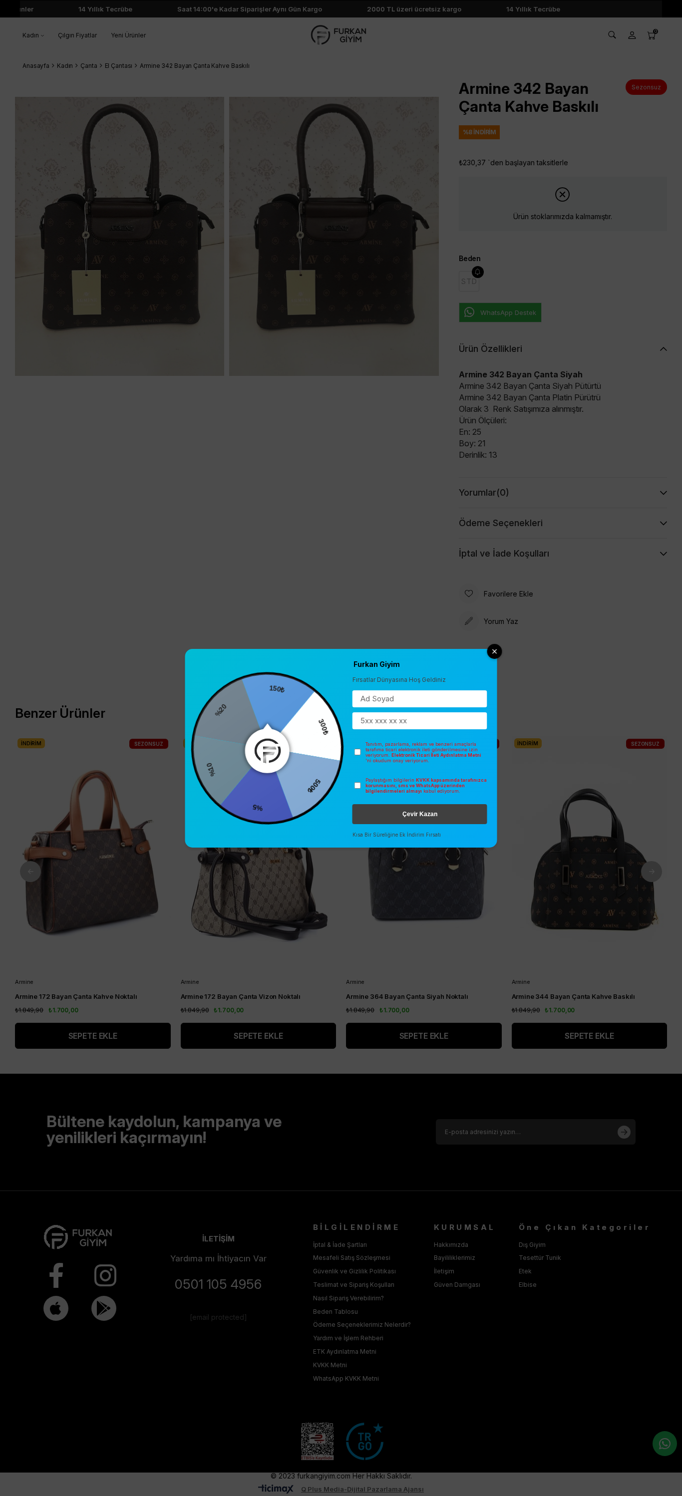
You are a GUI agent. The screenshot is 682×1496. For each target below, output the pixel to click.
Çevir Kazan (419, 814)
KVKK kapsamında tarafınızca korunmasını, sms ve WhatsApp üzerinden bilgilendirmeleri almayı (426, 785)
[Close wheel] (494, 651)
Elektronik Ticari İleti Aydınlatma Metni (436, 755)
